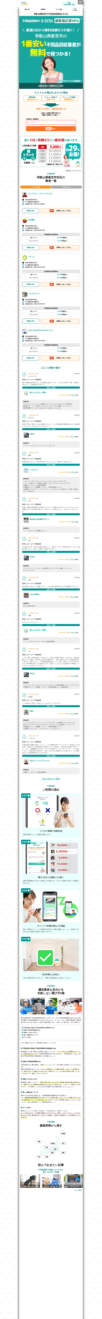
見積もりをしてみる (60, 210)
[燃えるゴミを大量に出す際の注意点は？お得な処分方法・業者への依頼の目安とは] (74, 1181)
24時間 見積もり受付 (69, 4)
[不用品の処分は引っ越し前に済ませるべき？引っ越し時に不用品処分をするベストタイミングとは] (52, 1181)
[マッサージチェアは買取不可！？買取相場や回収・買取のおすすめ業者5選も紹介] (30, 1181)
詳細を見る (31, 210)
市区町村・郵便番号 (32, 119)
